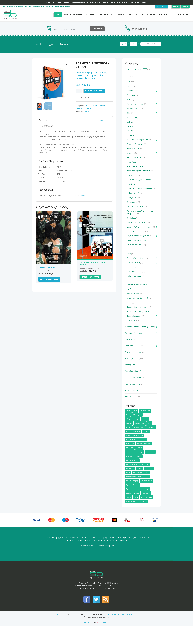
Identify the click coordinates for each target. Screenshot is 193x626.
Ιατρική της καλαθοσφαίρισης (140, 189)
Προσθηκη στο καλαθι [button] (49, 279)
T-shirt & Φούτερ (131, 397)
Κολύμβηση (131, 218)
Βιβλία (134, 44)
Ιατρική (129, 153)
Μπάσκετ (86, 111)
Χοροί (129, 303)
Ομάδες (139, 468)
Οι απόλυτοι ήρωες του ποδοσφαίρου (137, 464)
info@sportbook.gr (110, 588)
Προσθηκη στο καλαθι (94, 91)
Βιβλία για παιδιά (133, 126)
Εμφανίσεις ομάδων (133, 352)
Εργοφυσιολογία (133, 149)
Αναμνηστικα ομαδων (73, 15)
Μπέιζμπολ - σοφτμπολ (136, 240)
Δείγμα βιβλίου (105, 120)
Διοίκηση (132, 184)
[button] (67, 65)
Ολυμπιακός (130, 468)
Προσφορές (145, 493)
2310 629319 (139, 29)
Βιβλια (57, 15)
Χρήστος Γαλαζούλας (86, 78)
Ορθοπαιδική (149, 468)
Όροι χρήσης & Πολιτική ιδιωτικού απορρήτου (119, 614)
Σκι (128, 280)
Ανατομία (145, 419)
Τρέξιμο (128, 497)
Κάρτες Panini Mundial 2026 (136, 69)
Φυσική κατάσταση (146, 497)
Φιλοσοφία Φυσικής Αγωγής (138, 311)
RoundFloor (107, 622)
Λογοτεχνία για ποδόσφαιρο (134, 452)
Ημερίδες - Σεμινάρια (133, 377)
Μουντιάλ (129, 456)
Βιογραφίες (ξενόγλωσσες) (140, 180)
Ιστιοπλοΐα (131, 162)
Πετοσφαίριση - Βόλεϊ (135, 258)
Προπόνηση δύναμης (132, 485)
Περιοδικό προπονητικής (140, 472)
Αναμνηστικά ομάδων (133, 333)
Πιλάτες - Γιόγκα (133, 263)
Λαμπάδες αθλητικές (133, 371)
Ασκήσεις (129, 423)
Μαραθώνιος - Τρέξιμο (136, 231)
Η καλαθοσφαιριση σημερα (49, 267)
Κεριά (143, 439)
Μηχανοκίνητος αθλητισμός (138, 236)
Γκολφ (129, 131)
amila (135, 411)
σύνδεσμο (84, 196)
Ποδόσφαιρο (132, 91)
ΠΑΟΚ (128, 472)
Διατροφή (131, 135)
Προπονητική (89, 108)
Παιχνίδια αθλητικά (132, 384)
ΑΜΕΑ (129, 100)
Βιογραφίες (133, 175)
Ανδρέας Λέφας (84, 72)
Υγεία (136, 497)
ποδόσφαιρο (143, 501)
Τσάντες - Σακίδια (132, 390)
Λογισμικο (90, 15)
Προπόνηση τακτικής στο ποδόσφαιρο (137, 489)
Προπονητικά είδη (146, 481)
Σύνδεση (185, 6)
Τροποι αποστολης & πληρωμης (154, 15)
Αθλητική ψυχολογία (132, 419)
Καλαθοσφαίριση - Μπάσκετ (138, 171)
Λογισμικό (129, 339)
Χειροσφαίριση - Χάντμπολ (137, 298)
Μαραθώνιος (150, 452)
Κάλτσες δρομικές (132, 358)
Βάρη (129, 113)
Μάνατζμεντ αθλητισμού (136, 222)
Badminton (131, 95)
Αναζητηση (97, 28)
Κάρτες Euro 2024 (132, 365)
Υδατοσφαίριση (133, 294)
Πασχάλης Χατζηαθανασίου (90, 75)
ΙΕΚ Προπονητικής (134, 157)
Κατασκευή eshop (87, 622)
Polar (127, 415)
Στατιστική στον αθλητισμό (138, 285)
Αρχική (123, 44)
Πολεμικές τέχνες (134, 271)
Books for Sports (145, 411)
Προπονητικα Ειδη (105, 15)
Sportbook (60, 614)
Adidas (128, 411)
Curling (129, 122)
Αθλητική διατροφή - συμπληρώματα (139, 327)
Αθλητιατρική (136, 415)
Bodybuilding (132, 117)
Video (127, 75)
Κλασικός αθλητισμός (144, 443)
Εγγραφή (176, 6)
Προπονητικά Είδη (132, 346)
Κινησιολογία (132, 202)
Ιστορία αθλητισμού (135, 166)
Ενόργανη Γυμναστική (135, 144)
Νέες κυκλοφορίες (132, 460)
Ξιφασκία (130, 86)
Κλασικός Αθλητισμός (135, 206)
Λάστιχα (139, 448)
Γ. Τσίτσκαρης (100, 72)
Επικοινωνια (183, 15)
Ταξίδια (130, 289)
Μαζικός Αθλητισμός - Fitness (139, 227)
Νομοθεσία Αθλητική (135, 245)
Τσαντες (120, 15)
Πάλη (129, 254)
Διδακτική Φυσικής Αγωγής (137, 140)
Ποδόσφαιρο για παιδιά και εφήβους (137, 476)
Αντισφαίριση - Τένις (135, 104)
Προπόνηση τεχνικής (132, 493)
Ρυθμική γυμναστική (134, 276)
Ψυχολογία (133, 198)
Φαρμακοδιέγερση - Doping (137, 307)
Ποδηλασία (131, 267)
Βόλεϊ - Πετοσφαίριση (133, 431)
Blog (173, 15)
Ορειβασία (131, 249)
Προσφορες (132, 15)
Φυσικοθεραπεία (133, 316)
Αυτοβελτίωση (132, 109)
